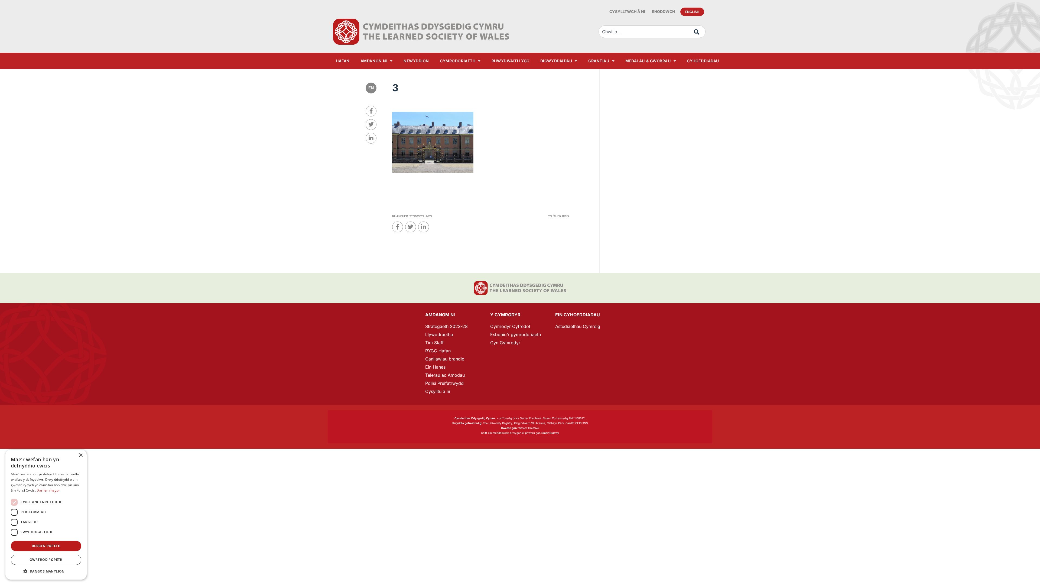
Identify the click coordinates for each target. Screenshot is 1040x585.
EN (371, 87)
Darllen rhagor (48, 490)
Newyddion (416, 60)
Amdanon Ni (374, 60)
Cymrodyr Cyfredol (510, 326)
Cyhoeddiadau (703, 60)
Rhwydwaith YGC (510, 60)
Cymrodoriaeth (457, 60)
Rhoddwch (663, 11)
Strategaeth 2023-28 (446, 326)
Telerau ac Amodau (445, 375)
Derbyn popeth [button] (46, 546)
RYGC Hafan (438, 350)
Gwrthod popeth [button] (46, 559)
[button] (46, 571)
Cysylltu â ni (437, 391)
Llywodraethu (439, 334)
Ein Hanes (435, 367)
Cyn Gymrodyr (505, 342)
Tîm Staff (434, 342)
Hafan (343, 60)
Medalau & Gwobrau (648, 60)
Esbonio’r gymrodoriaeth (515, 334)
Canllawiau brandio (444, 359)
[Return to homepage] (421, 32)
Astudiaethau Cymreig (577, 326)
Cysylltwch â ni (627, 11)
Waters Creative (520, 428)
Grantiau (598, 60)
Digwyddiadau (556, 60)
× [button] (81, 455)
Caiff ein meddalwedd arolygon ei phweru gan (520, 432)
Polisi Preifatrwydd (444, 383)
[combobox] (652, 31)
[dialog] (46, 515)
